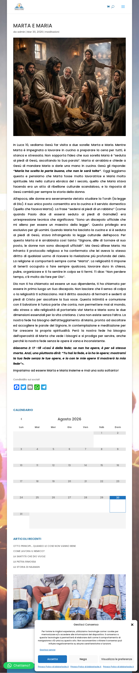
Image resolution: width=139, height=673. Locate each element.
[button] (132, 624)
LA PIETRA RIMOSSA (24, 561)
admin (21, 32)
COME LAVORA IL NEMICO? (29, 551)
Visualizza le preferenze (116, 659)
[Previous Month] (21, 419)
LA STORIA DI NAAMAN (26, 567)
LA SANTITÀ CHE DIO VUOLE (29, 556)
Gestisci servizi (47, 649)
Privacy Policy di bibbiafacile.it (53, 666)
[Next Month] (117, 419)
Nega (83, 659)
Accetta (52, 659)
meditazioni (52, 32)
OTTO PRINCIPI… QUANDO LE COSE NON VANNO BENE (44, 546)
